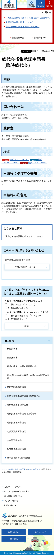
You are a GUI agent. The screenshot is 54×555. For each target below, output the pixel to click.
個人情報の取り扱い (13, 496)
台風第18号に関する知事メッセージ (22, 26)
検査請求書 (12, 348)
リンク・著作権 (11, 501)
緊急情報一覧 (18, 37)
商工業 (23, 469)
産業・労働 (13, 469)
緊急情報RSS (40, 37)
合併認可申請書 (14, 440)
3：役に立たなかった (18, 308)
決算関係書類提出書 (16, 449)
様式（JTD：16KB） (19, 159)
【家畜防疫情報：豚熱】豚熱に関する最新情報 (28, 18)
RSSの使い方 (10, 505)
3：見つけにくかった (18, 319)
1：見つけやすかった (18, 315)
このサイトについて (13, 487)
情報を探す (41, 6)
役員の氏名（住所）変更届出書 (21, 366)
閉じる (48, 12)
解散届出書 (12, 357)
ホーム (4, 469)
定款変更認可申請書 (16, 431)
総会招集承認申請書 (16, 422)
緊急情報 (49, 6)
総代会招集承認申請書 (17, 404)
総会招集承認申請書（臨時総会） (23, 413)
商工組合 (9, 341)
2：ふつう (31, 304)
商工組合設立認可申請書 (18, 458)
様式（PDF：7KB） (37, 162)
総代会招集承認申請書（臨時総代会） (25, 396)
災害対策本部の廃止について (19, 22)
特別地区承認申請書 (16, 387)
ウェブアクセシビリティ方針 (17, 491)
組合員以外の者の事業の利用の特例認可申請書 (28, 376)
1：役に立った (14, 304)
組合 (29, 469)
